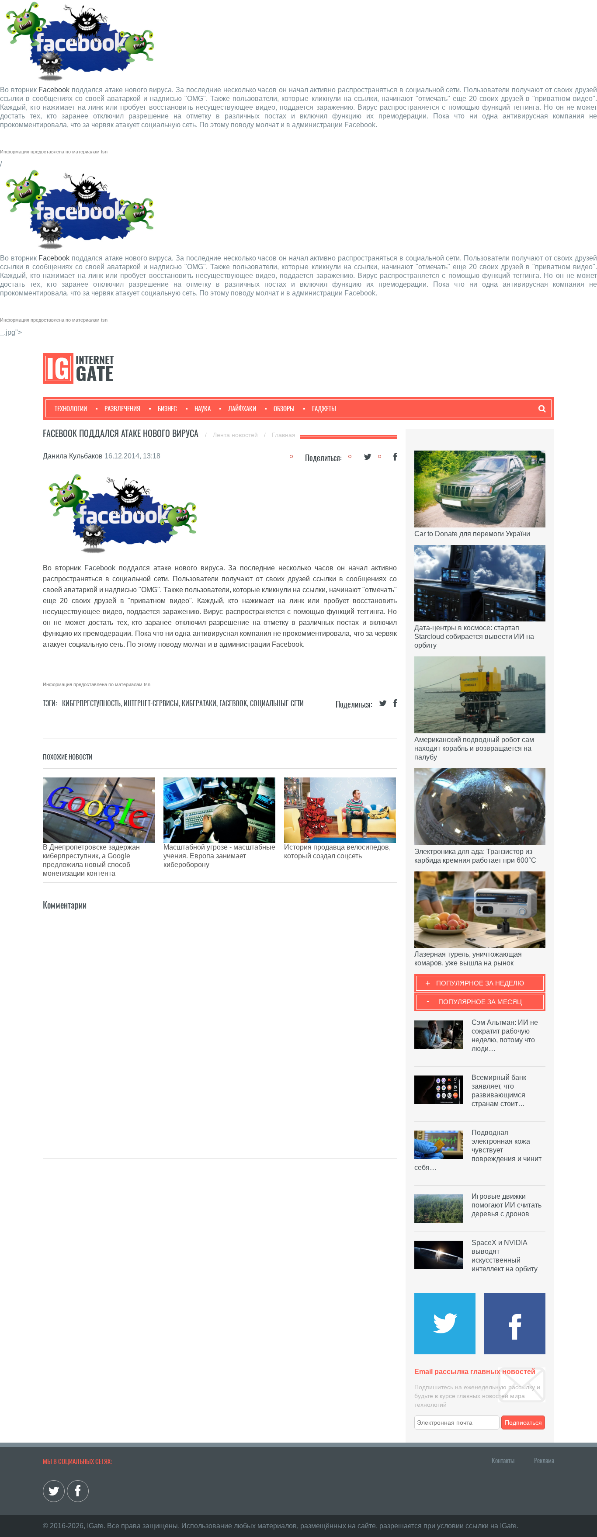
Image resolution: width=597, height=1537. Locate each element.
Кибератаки (199, 703)
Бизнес (167, 408)
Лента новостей (236, 434)
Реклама (544, 1460)
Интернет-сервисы (151, 703)
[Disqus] (220, 1021)
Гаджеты (324, 408)
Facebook (53, 90)
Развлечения (122, 408)
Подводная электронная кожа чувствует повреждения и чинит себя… (477, 1150)
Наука (202, 408)
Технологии (71, 408)
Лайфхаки (242, 408)
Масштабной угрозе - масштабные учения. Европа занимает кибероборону (219, 855)
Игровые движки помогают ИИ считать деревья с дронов (506, 1205)
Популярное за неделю (480, 983)
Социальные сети (277, 703)
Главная (283, 434)
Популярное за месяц (480, 1002)
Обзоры (284, 408)
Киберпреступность (91, 703)
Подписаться (523, 1422)
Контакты (503, 1460)
